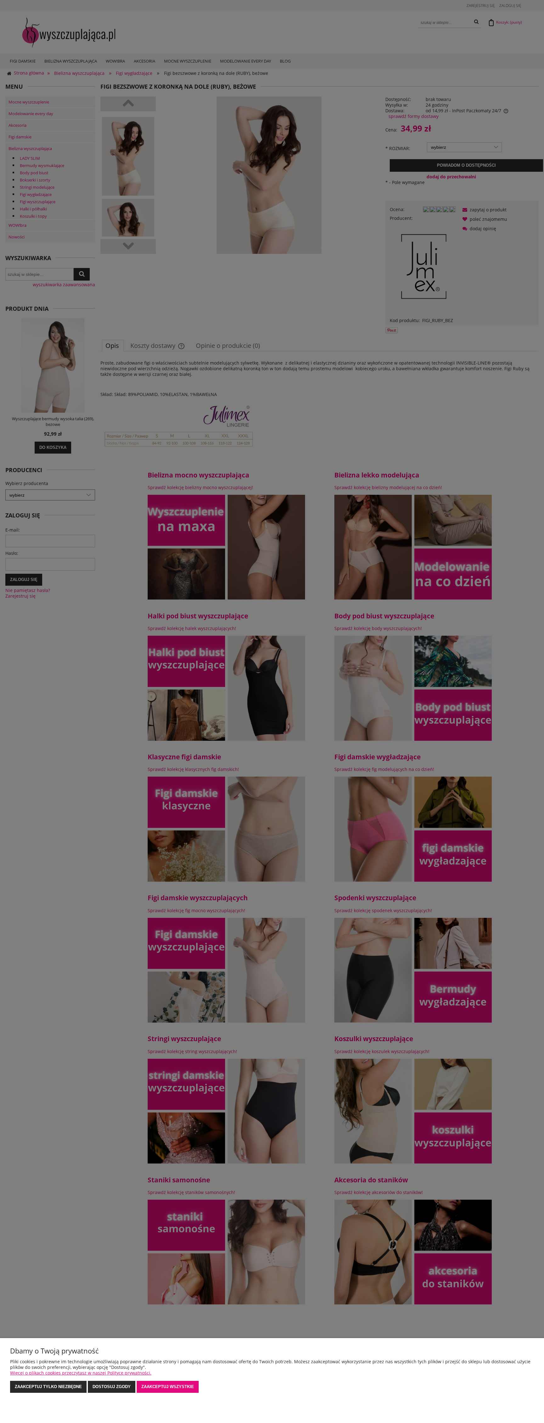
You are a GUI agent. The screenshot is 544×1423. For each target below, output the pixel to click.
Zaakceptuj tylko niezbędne (48, 1386)
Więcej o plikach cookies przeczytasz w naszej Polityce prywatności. (80, 1373)
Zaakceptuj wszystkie (167, 1386)
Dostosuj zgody (112, 1386)
